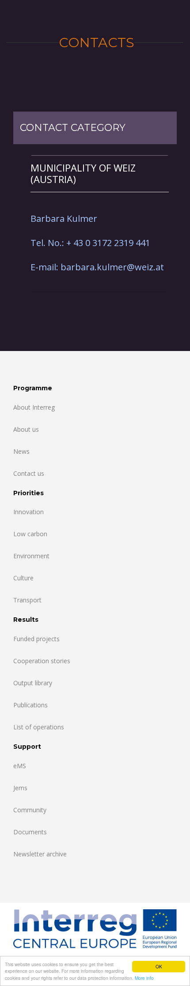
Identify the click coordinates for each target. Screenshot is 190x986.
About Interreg (34, 407)
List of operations (38, 727)
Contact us (28, 473)
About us (26, 429)
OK (159, 966)
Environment (31, 556)
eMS (19, 766)
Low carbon (30, 534)
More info (144, 978)
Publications (30, 705)
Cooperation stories (41, 661)
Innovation (28, 512)
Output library (32, 683)
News (21, 451)
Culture (23, 578)
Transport (27, 600)
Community (29, 810)
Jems (20, 788)
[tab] (99, 173)
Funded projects (36, 639)
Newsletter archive (40, 854)
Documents (30, 832)
